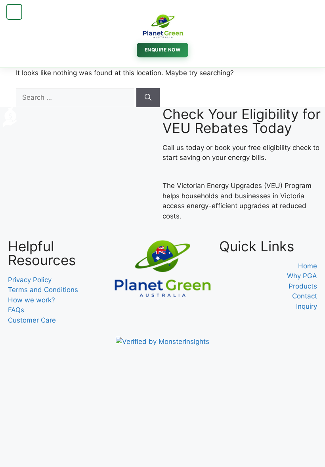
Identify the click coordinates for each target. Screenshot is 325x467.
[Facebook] (124, 315)
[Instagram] (145, 315)
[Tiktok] (167, 315)
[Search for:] (76, 97)
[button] (14, 12)
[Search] (148, 97)
